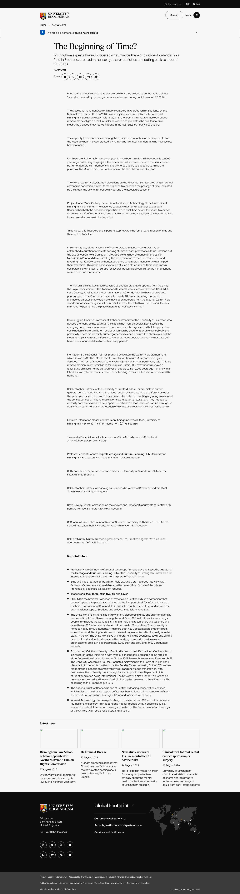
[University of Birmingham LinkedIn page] (52, 845)
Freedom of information (93, 883)
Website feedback (48, 889)
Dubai (196, 4)
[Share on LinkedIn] (80, 76)
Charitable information (115, 883)
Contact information (66, 889)
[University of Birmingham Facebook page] (70, 845)
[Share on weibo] (96, 76)
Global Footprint (111, 805)
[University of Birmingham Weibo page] (52, 855)
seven (124, 593)
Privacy (43, 877)
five (108, 593)
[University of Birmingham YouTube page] (70, 855)
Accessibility (74, 877)
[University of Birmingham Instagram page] (43, 845)
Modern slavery (60, 877)
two (88, 593)
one (82, 593)
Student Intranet (116, 877)
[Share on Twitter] (72, 76)
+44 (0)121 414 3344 (55, 832)
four (102, 593)
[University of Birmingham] (55, 15)
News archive (59, 24)
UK (188, 4)
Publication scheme (48, 883)
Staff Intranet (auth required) (94, 877)
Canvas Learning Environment (138, 877)
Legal (50, 877)
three (95, 593)
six (113, 593)
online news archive (86, 32)
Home (43, 24)
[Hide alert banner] (196, 32)
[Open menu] (196, 15)
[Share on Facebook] (65, 76)
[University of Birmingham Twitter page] (61, 845)
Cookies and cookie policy (138, 883)
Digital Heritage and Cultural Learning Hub (124, 454)
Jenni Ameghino (119, 420)
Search (174, 15)
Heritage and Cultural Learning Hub (96, 573)
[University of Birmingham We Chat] (61, 855)
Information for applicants (70, 883)
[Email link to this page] (88, 76)
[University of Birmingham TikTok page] (43, 855)
